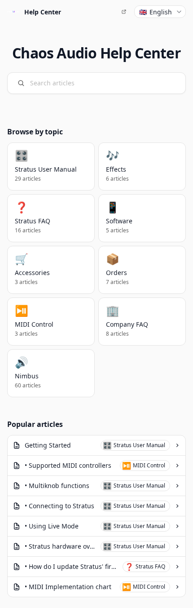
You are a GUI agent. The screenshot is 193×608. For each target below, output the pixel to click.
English (155, 12)
